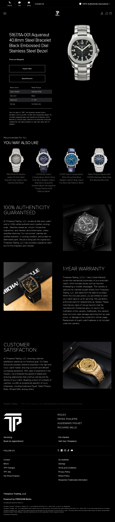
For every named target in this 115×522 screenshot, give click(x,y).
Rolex (62, 414)
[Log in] (102, 13)
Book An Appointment (13, 441)
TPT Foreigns (9, 468)
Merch (6, 464)
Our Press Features (12, 476)
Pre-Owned (63, 437)
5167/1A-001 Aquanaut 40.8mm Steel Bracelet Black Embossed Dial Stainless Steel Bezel (51, 404)
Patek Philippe (67, 419)
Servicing (8, 437)
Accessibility (63, 460)
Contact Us (39, 4)
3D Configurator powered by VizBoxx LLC (13, 502)
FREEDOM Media (23, 499)
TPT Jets (7, 472)
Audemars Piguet (70, 423)
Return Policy (64, 476)
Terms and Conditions (67, 468)
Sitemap (61, 464)
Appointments (27, 78)
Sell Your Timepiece (67, 441)
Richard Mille (67, 427)
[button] (4, 13)
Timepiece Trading (10, 404)
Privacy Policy (64, 472)
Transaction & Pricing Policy (10, 514)
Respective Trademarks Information (72, 480)
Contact (7, 460)
